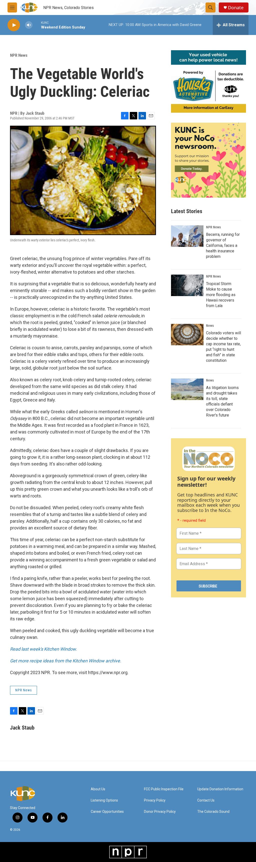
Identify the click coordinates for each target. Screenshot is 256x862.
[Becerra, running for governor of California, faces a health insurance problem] (187, 236)
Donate (236, 7)
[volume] (28, 25)
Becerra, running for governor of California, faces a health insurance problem (223, 245)
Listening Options (104, 800)
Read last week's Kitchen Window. (43, 649)
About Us (98, 789)
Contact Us (205, 800)
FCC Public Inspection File (164, 789)
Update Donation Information (220, 789)
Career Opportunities (107, 812)
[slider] (37, 24)
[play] (14, 25)
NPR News (19, 55)
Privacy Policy (155, 800)
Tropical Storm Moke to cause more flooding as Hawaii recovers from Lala (221, 294)
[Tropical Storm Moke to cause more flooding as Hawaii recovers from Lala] (187, 285)
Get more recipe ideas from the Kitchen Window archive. (65, 660)
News (210, 326)
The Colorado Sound (213, 812)
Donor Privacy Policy (160, 812)
